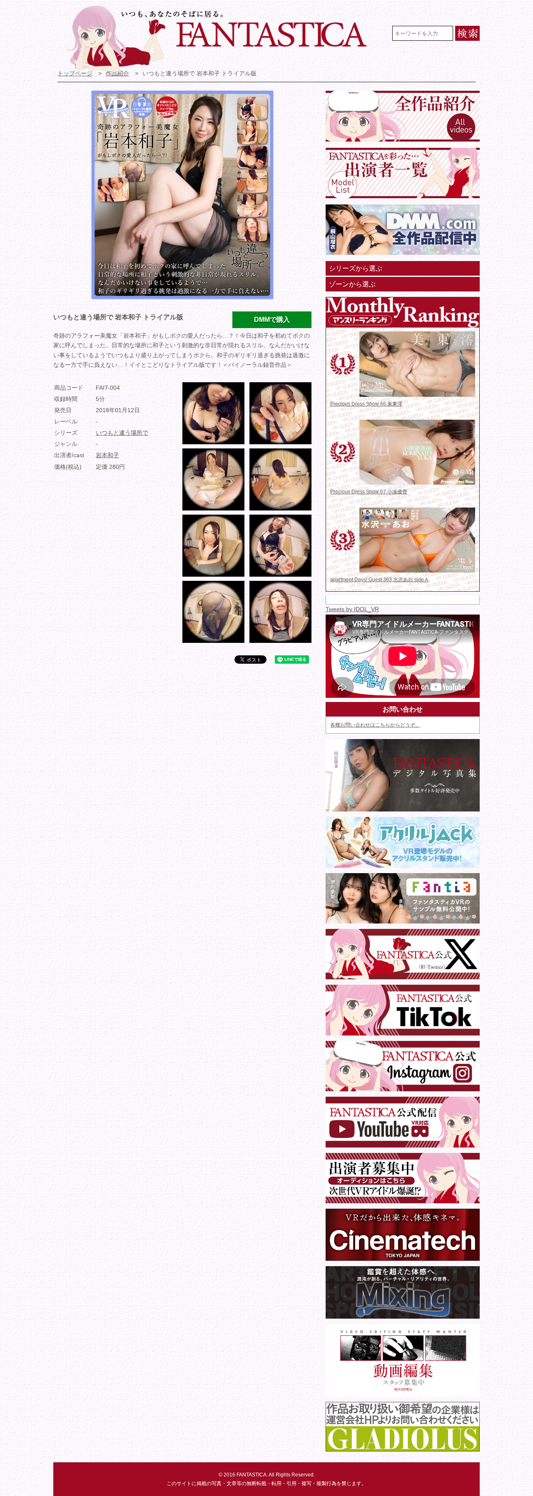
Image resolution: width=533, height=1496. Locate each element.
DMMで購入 (272, 319)
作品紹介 (117, 73)
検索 (467, 33)
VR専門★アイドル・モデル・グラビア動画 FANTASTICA (222, 38)
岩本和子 (107, 455)
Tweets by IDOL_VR (352, 609)
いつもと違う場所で (122, 433)
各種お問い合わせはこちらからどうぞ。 (375, 725)
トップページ (74, 73)
